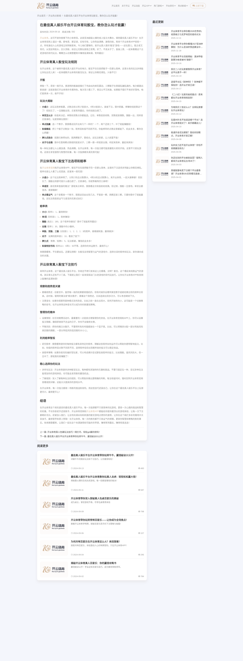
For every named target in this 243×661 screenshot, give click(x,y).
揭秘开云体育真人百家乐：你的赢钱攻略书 (93, 563)
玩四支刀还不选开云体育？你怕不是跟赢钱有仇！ (187, 146)
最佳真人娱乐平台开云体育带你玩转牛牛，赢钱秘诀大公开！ (75, 436)
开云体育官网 (48, 168)
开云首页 (116, 6)
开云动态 (136, 6)
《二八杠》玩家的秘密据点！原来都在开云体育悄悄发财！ (187, 96)
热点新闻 (182, 6)
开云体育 (44, 38)
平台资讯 (170, 6)
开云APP (146, 6)
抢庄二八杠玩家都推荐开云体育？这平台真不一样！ (187, 71)
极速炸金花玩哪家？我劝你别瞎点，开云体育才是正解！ (186, 134)
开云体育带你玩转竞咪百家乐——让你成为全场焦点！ (99, 520)
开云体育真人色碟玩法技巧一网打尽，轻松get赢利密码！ (74, 432)
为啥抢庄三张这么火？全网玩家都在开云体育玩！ (187, 109)
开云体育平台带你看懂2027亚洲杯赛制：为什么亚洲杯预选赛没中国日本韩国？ (187, 46)
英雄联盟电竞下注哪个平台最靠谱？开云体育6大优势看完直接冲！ (186, 172)
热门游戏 (158, 6)
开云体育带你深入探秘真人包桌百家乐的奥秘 (95, 498)
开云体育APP (92, 411)
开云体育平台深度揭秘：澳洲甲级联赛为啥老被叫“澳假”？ (187, 58)
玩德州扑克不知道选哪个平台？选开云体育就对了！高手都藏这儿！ (187, 121)
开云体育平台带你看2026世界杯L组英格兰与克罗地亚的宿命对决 (186, 33)
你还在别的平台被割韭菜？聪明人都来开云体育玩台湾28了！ (187, 159)
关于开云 (126, 6)
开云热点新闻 (54, 15)
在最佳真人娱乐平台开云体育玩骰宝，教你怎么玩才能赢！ (91, 15)
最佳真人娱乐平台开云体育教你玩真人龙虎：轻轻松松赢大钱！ (104, 476)
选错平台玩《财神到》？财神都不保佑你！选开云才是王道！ (187, 83)
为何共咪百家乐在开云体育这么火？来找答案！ (96, 541)
